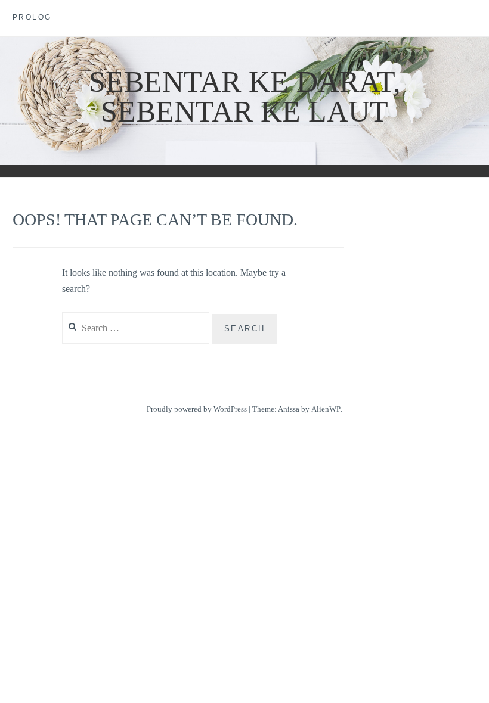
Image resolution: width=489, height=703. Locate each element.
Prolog (32, 17)
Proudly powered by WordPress (197, 409)
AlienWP (326, 409)
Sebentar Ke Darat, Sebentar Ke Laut (245, 96)
